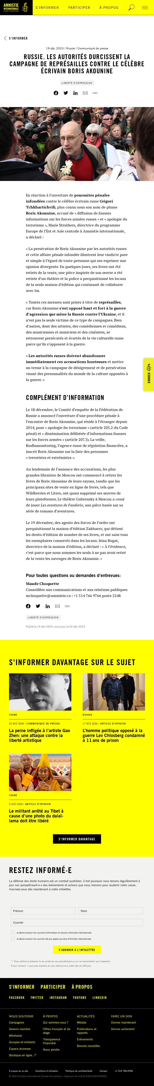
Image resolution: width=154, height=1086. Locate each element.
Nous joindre (51, 1049)
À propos (109, 7)
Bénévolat (15, 1035)
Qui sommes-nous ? (55, 1022)
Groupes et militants (22, 1042)
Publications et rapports (86, 1031)
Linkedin (100, 997)
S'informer (47, 7)
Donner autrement (122, 1029)
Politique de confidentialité (79, 1071)
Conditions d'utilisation (46, 1071)
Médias (81, 1022)
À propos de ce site (18, 1071)
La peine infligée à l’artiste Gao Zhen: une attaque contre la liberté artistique (39, 735)
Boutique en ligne (20, 1055)
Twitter (37, 997)
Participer (79, 7)
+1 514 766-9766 (124, 1071)
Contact (103, 1071)
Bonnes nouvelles (88, 1046)
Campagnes (16, 1022)
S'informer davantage (77, 839)
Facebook (17, 997)
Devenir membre (19, 1029)
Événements (85, 1039)
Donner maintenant (123, 1022)
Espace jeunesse (20, 1048)
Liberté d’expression (77, 83)
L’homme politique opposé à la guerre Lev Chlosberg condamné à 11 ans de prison (114, 735)
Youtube (80, 997)
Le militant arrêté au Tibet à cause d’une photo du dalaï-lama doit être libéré (36, 815)
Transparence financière (51, 1041)
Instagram (58, 997)
